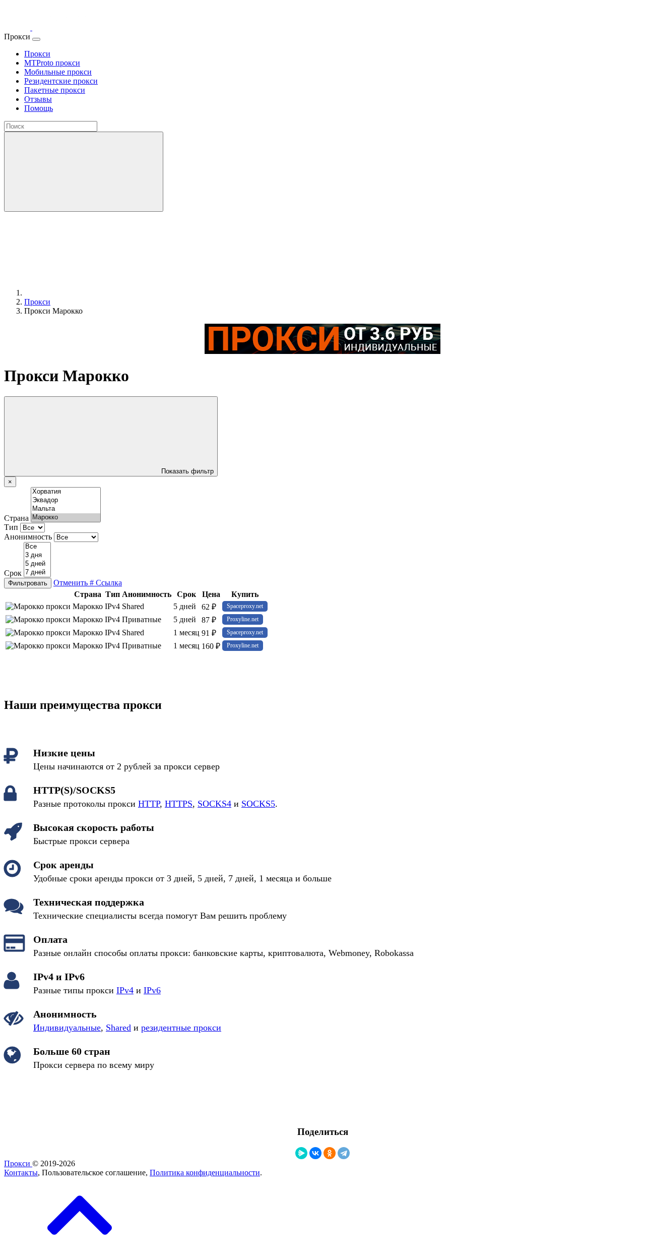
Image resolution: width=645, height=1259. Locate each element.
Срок (13, 573)
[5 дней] (37, 564)
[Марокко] (65, 517)
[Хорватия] (65, 492)
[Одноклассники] (330, 1153)
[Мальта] (65, 509)
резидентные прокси (181, 1028)
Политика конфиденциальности (205, 1172)
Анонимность (28, 536)
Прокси (18, 1163)
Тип (11, 527)
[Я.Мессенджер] (301, 1153)
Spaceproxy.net (245, 606)
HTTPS (178, 804)
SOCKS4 (214, 804)
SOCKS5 (258, 804)
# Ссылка (106, 582)
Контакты (21, 1172)
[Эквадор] (65, 500)
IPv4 (125, 990)
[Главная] (99, 292)
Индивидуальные (67, 1028)
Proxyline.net (243, 619)
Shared (118, 1028)
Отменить (71, 582)
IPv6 (152, 990)
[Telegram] (344, 1153)
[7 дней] (37, 572)
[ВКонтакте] (315, 1153)
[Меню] (36, 39)
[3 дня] (37, 555)
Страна (16, 518)
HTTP (149, 804)
